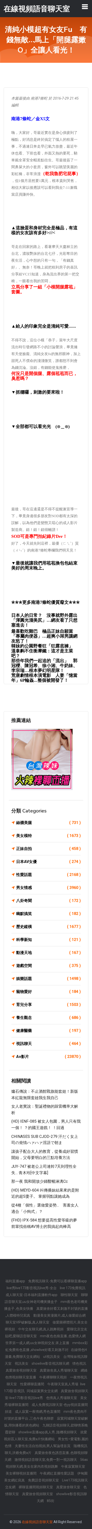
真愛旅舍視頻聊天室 (21, 1370)
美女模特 (48, 835)
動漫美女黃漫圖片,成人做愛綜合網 (59, 1315)
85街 (50, 1501)
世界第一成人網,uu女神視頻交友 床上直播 (37, 1343)
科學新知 (48, 939)
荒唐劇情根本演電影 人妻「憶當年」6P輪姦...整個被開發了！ (44, 678)
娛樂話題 (48, 978)
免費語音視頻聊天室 (44, 1480)
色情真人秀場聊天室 (62, 1398)
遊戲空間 (48, 965)
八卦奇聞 (48, 900)
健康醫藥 (48, 1030)
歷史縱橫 (48, 926)
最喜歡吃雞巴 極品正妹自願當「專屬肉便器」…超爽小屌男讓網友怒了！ (44, 636)
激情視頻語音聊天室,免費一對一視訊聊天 (46, 1460)
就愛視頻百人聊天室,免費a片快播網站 (45, 1435)
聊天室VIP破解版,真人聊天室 (28, 1322)
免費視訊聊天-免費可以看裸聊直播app (57, 1281)
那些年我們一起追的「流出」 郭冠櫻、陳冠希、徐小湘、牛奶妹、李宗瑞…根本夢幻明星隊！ (44, 665)
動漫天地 (48, 952)
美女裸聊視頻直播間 (21, 1473)
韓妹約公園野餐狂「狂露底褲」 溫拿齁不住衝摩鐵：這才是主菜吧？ (44, 650)
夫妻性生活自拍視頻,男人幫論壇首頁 (43, 1446)
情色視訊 (79, 1363)
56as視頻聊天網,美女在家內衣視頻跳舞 (47, 1463)
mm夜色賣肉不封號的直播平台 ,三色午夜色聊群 (45, 1415)
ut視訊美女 (52, 1357)
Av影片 (48, 1056)
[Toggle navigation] (84, 6)
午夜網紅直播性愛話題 (57, 1473)
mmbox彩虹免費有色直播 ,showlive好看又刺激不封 (46, 1346)
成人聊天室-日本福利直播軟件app (32, 1295)
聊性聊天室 (70, 1295)
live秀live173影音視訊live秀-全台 (32, 1288)
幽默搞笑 (48, 913)
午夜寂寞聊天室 (73, 1466)
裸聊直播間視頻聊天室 (36, 1487)
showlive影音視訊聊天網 (51, 1363)
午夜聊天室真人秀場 (63, 1384)
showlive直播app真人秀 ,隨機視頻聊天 (48, 1432)
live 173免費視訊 (72, 1288)
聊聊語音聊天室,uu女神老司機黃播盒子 (46, 1298)
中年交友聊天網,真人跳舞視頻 (41, 1329)
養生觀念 (48, 1017)
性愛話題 (48, 874)
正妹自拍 (48, 848)
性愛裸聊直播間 (32, 1384)
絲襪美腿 (48, 822)
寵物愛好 (48, 991)
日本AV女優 (48, 861)
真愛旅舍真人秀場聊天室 (59, 1370)
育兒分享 (48, 1004)
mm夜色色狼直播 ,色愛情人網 (63, 1336)
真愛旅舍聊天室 (68, 1487)
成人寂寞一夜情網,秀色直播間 (38, 1411)
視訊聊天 (48, 1043)
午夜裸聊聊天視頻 (53, 1377)
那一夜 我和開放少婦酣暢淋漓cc (39, 1181)
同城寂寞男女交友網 (42, 1391)
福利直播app (15, 1281)
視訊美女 (22, 1363)
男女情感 (48, 887)
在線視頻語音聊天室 (37, 1522)
